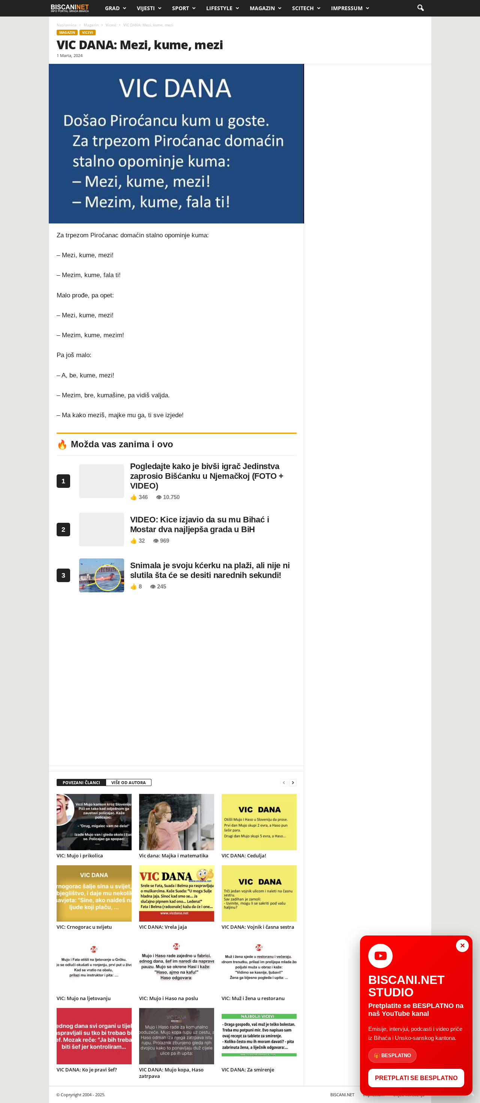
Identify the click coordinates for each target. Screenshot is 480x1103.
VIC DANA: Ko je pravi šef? (87, 1069)
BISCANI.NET (342, 1094)
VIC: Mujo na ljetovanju (84, 998)
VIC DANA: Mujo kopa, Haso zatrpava (171, 1072)
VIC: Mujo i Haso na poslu (168, 998)
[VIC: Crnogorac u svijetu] (94, 893)
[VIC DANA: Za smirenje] (259, 1036)
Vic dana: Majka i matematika (173, 855)
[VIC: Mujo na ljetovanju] (94, 965)
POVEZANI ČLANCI (81, 782)
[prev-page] (284, 783)
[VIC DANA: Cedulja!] (259, 822)
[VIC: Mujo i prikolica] (94, 822)
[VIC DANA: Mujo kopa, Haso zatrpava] (176, 1036)
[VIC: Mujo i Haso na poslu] (176, 965)
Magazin (262, 8)
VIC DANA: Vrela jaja (163, 926)
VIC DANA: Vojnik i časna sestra (258, 926)
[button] (420, 8)
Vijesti (146, 8)
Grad (112, 8)
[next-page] (293, 783)
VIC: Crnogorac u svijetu (84, 926)
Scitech (303, 8)
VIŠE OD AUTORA (128, 782)
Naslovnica (66, 24)
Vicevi (111, 24)
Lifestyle (219, 8)
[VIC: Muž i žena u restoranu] (259, 965)
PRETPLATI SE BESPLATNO (416, 1078)
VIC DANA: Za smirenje (248, 1069)
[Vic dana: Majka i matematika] (176, 822)
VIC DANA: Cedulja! (244, 855)
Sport (180, 8)
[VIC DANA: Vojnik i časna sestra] (259, 893)
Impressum (347, 8)
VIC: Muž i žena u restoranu (253, 998)
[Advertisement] (176, 681)
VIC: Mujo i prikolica (80, 855)
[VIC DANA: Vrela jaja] (176, 893)
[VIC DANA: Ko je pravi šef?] (94, 1036)
